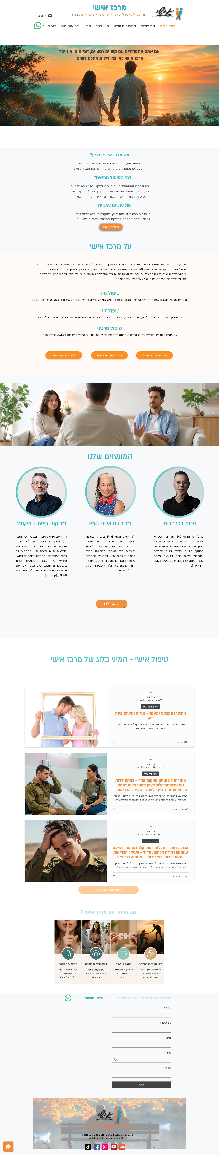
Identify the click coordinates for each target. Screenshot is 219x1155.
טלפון (168, 1053)
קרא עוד (51, 575)
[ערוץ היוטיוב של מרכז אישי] (114, 1147)
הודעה (168, 1068)
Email (168, 1038)
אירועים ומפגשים (150, 706)
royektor (121, 1138)
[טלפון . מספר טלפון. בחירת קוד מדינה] (117, 1059)
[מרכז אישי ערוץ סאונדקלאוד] (122, 1147)
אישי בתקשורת (150, 773)
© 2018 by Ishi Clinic (92, 1135)
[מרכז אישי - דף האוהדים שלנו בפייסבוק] (97, 1147)
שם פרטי (167, 1007)
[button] (102, 26)
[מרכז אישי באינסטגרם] (105, 1147)
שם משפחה (165, 1023)
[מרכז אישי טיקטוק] (88, 1147)
